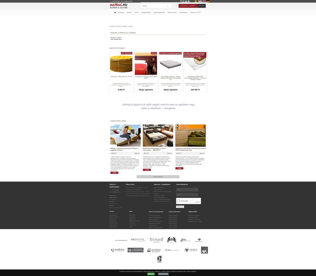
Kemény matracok (154, 219)
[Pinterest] (189, 1)
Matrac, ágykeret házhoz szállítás (162, 191)
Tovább (114, 172)
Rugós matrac (113, 226)
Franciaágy (132, 223)
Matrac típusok (113, 223)
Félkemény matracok (154, 223)
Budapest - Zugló (193, 217)
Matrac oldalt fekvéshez (155, 217)
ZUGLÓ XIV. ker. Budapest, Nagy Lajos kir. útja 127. (138, 193)
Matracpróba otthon (159, 195)
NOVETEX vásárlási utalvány (161, 201)
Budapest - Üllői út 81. (194, 215)
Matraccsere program (159, 197)
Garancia (156, 193)
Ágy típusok (132, 215)
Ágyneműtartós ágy (134, 221)
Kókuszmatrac (113, 215)
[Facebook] (181, 1)
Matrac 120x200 (173, 225)
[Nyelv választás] (200, 2)
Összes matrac (113, 225)
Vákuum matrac (113, 217)
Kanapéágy (132, 217)
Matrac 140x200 (173, 227)
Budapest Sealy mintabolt (195, 221)
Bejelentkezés (184, 5)
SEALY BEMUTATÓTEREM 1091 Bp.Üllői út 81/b (137, 195)
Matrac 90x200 (173, 223)
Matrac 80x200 (173, 219)
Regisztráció (192, 5)
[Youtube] (186, 1)
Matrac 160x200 (173, 217)
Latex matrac (112, 219)
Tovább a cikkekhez (158, 176)
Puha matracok (153, 225)
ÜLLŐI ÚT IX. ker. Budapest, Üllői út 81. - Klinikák (137, 191)
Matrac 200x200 (173, 215)
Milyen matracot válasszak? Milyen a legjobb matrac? (124, 149)
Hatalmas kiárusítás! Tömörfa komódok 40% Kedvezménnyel (190, 149)
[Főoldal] (115, 12)
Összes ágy (132, 219)
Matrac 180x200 (173, 221)
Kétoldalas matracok (154, 215)
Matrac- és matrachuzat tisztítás (162, 199)
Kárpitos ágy (132, 225)
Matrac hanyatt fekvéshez (156, 227)
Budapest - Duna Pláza (194, 219)
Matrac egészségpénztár (121, 240)
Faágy (130, 226)
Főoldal (112, 26)
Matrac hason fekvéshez (155, 221)
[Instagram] (183, 1)
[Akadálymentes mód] (196, 1)
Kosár (202, 5)
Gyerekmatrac (113, 221)
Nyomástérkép (158, 189)
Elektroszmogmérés (159, 187)
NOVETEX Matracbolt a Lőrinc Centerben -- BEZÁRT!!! (154, 149)
